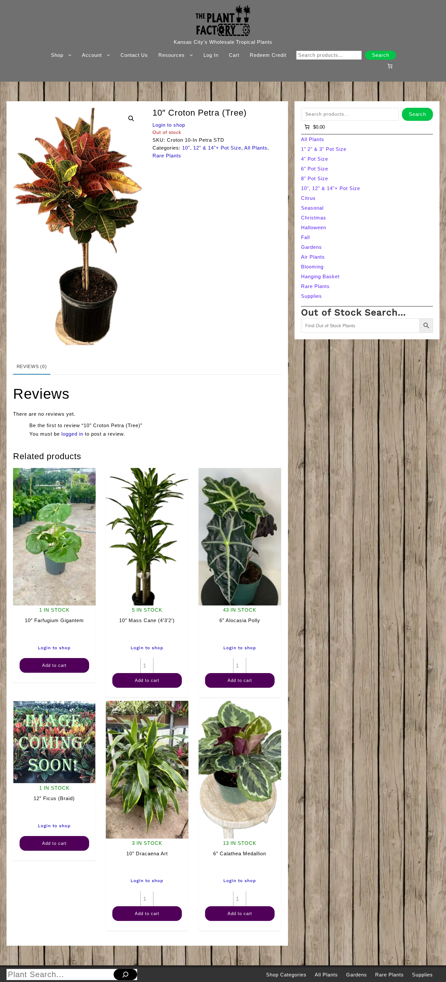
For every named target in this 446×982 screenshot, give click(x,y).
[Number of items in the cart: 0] (390, 66)
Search (380, 55)
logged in (72, 434)
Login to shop (168, 125)
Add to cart (54, 665)
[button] (131, 118)
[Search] (125, 974)
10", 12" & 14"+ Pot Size (211, 148)
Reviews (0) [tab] (32, 366)
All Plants (255, 148)
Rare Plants (166, 155)
